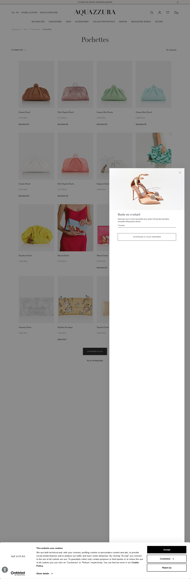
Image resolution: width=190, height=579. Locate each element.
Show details (42, 573)
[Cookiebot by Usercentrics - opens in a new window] (18, 573)
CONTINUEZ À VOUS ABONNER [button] (147, 237)
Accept (166, 549)
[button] (180, 172)
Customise (165, 558)
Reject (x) (166, 567)
